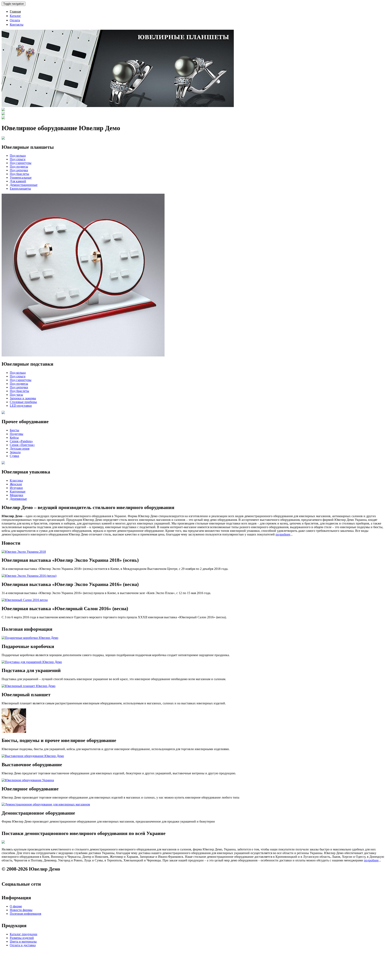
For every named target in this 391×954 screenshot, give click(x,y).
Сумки (14, 456)
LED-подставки (21, 405)
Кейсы (14, 437)
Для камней (18, 181)
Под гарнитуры (20, 163)
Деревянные (18, 498)
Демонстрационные (23, 185)
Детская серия (19, 448)
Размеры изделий (22, 938)
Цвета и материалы (23, 941)
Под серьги (17, 159)
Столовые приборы (23, 402)
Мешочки (16, 495)
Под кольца (18, 155)
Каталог (15, 15)
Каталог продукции (23, 934)
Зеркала (15, 452)
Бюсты (14, 430)
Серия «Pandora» (21, 441)
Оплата (15, 20)
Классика (16, 480)
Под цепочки (19, 170)
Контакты (16, 24)
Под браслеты (19, 174)
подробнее (283, 534)
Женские (16, 484)
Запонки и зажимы (23, 398)
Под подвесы (19, 166)
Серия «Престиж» (22, 445)
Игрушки (16, 488)
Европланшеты (20, 188)
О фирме (16, 906)
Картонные (17, 491)
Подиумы (16, 434)
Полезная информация (25, 913)
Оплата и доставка (23, 945)
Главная (15, 11)
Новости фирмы (21, 910)
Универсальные (21, 177)
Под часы (16, 394)
